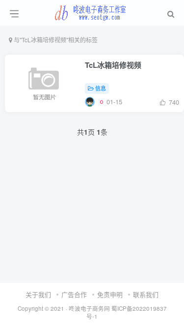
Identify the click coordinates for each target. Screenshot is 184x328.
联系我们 (145, 294)
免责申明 (110, 294)
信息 (100, 88)
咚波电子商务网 (89, 308)
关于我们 (38, 294)
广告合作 (74, 294)
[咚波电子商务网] (92, 11)
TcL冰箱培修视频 (113, 65)
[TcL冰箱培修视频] (90, 101)
